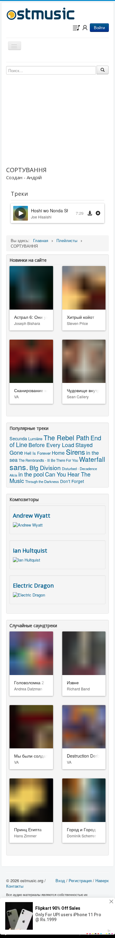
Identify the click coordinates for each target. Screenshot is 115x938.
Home (58, 452)
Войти (99, 27)
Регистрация (80, 880)
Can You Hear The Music (50, 477)
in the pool (31, 474)
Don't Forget (72, 481)
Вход (60, 880)
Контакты (14, 886)
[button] (98, 213)
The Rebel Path (66, 437)
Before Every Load (51, 445)
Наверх (102, 880)
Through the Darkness (42, 481)
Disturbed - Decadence (79, 468)
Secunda (18, 438)
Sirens (75, 452)
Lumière (35, 439)
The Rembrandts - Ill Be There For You (48, 460)
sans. (19, 466)
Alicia (13, 475)
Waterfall (92, 459)
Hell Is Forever (37, 453)
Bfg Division (45, 467)
